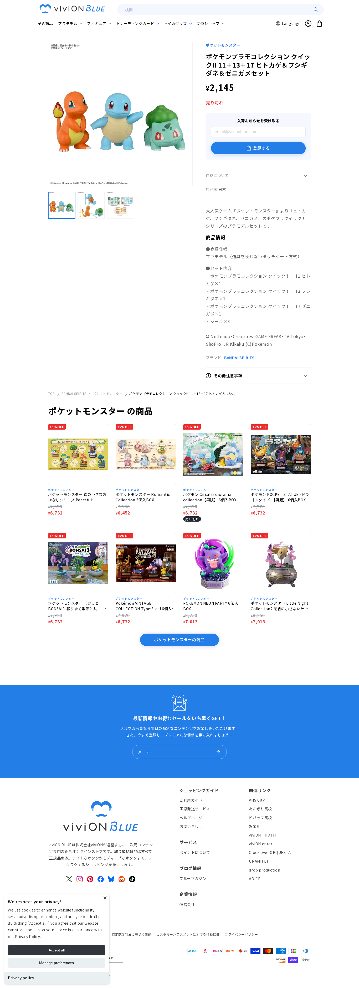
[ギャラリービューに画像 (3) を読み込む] (120, 205)
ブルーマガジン (193, 878)
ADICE (254, 878)
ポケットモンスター (223, 45)
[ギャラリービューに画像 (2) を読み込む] (91, 205)
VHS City (257, 800)
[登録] (218, 752)
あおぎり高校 (260, 808)
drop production (264, 869)
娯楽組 (254, 826)
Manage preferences (56, 963)
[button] (69, 23)
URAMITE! (258, 861)
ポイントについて (195, 852)
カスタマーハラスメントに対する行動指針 (188, 934)
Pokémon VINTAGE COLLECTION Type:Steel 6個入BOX (144, 606)
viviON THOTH (262, 834)
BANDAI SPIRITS (239, 357)
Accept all (57, 950)
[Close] (105, 898)
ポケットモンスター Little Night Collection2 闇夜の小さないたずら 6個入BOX (279, 606)
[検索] (316, 9)
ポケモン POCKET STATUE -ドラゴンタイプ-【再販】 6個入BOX (280, 497)
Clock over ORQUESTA (270, 852)
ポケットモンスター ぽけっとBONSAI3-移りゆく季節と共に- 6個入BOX (77, 606)
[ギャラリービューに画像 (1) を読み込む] (61, 205)
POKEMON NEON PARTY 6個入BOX (210, 605)
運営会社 (187, 904)
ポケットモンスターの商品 (179, 639)
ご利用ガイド (191, 800)
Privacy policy (21, 977)
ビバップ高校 (260, 817)
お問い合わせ (191, 826)
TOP (51, 393)
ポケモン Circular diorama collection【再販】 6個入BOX (210, 497)
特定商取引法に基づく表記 (131, 934)
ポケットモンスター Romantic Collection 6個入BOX (143, 497)
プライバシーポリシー (241, 934)
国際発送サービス (195, 808)
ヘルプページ (191, 817)
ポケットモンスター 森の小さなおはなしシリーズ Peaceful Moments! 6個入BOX (77, 497)
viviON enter (260, 843)
